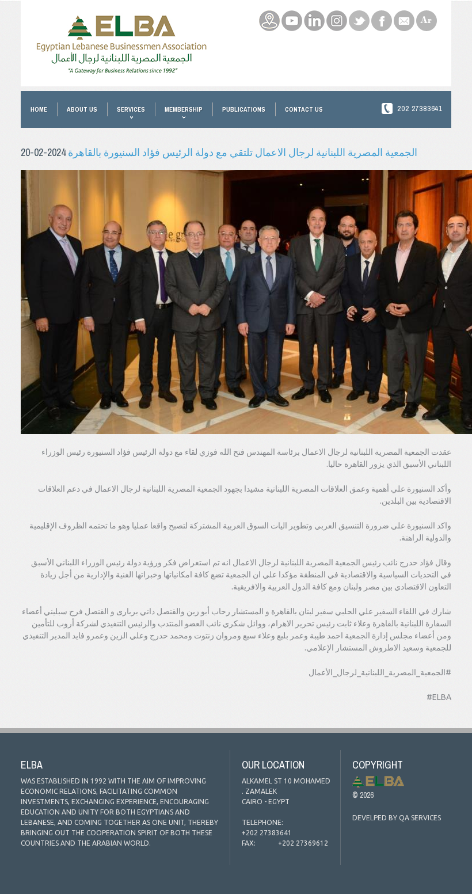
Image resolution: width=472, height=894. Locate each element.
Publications (243, 109)
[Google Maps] (269, 16)
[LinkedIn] (314, 16)
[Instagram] (336, 16)
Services (131, 109)
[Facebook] (381, 16)
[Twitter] (359, 16)
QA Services (420, 817)
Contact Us (304, 109)
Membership (184, 109)
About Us (82, 109)
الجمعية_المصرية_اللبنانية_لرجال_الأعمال (380, 672)
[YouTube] (291, 16)
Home (39, 109)
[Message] (404, 16)
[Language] (426, 16)
